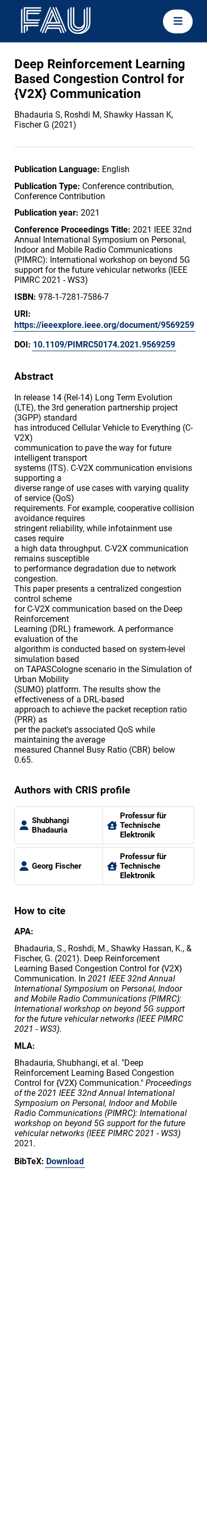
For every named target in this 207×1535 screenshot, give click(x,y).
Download (65, 1161)
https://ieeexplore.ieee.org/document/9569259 (104, 325)
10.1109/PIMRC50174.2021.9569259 (104, 345)
